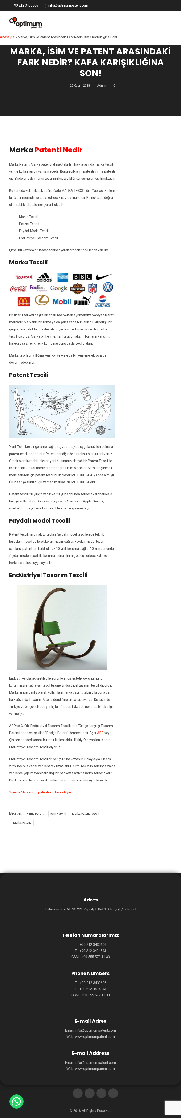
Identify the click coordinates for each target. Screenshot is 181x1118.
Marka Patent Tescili (85, 813)
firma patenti (35, 813)
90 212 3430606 (26, 5)
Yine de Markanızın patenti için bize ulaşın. (40, 792)
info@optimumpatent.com (68, 5)
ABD (100, 733)
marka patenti (22, 822)
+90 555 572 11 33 (95, 957)
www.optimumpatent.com (95, 1037)
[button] (16, 1101)
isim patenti (58, 813)
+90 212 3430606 (93, 945)
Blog (90, 37)
